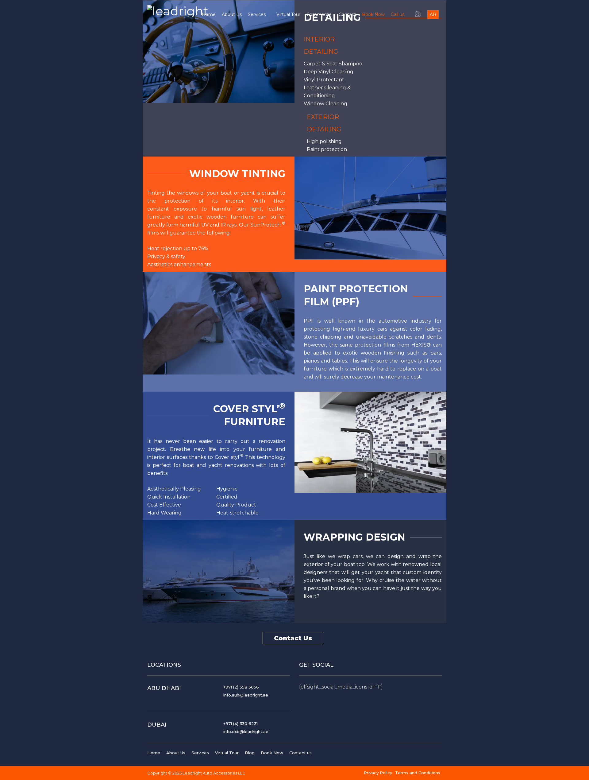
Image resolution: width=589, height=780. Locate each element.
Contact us (300, 752)
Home (153, 752)
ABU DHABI (164, 688)
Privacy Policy (378, 772)
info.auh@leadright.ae (245, 695)
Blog (250, 752)
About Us (175, 752)
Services (200, 752)
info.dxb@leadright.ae (245, 731)
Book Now (272, 752)
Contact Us (293, 638)
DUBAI (157, 724)
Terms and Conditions (417, 772)
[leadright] (177, 9)
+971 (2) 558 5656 (241, 687)
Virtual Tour (227, 752)
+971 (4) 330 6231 (240, 723)
